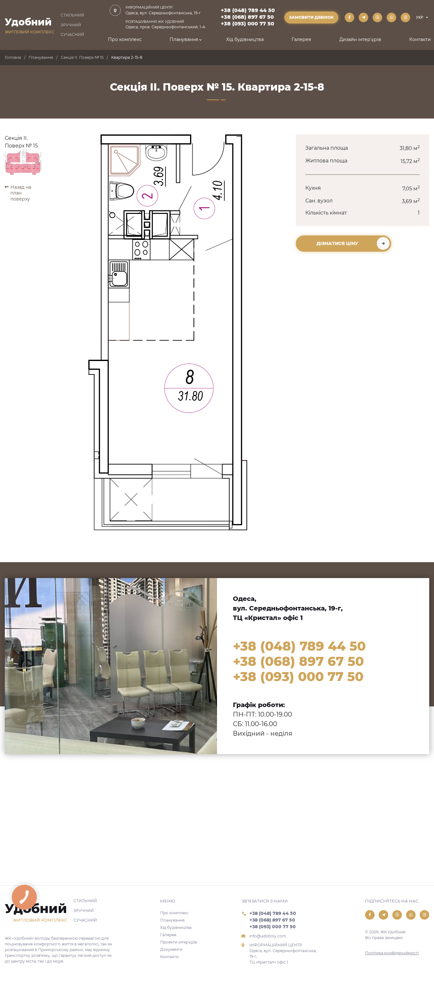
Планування (184, 39)
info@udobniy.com (267, 936)
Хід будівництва (245, 39)
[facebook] (349, 17)
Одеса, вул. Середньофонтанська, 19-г (163, 10)
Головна (13, 57)
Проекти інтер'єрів (178, 942)
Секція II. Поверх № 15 (82, 57)
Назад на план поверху (20, 192)
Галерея (301, 39)
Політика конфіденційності (392, 952)
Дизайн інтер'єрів (360, 39)
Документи (171, 949)
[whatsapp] (391, 17)
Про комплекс (125, 39)
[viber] (377, 17)
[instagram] (405, 17)
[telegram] (363, 17)
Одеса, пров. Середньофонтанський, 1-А (165, 24)
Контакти (420, 39)
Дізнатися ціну (337, 243)
